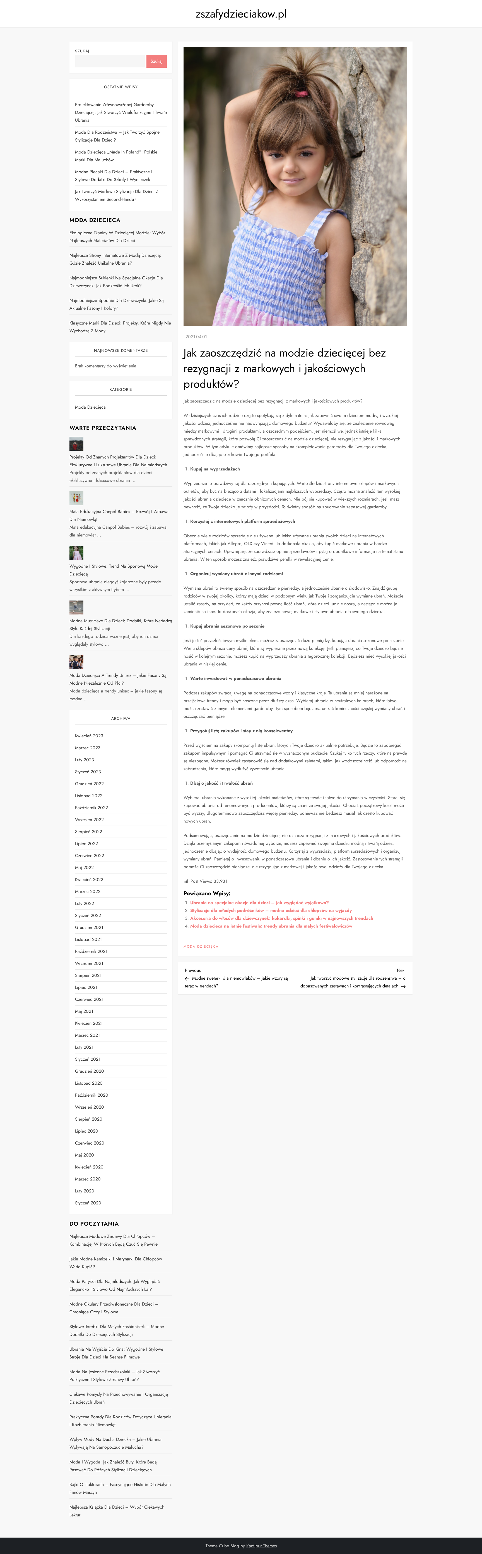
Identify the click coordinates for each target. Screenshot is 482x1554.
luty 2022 (84, 903)
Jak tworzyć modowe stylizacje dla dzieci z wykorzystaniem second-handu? (116, 195)
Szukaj (82, 51)
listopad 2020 (89, 1083)
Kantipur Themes (261, 1546)
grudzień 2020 (89, 1071)
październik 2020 (91, 1095)
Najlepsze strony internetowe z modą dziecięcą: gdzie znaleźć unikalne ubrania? (115, 259)
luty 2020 (84, 1191)
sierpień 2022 (88, 831)
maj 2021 (84, 1011)
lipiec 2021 (86, 987)
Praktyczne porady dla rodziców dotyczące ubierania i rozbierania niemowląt (120, 1421)
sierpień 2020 (88, 1119)
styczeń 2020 (88, 1203)
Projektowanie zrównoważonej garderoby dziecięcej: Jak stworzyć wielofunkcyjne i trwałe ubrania (121, 112)
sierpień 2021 (88, 975)
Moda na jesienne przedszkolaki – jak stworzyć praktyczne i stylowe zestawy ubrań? (114, 1375)
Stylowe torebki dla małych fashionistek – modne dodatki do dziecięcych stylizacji (116, 1330)
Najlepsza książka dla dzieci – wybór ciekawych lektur (116, 1511)
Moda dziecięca (201, 947)
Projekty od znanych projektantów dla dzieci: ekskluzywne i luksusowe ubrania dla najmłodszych (118, 461)
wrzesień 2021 (89, 963)
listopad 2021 (88, 939)
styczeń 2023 (88, 772)
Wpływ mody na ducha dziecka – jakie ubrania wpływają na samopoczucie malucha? (115, 1443)
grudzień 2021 (89, 927)
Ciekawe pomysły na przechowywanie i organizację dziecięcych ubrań (118, 1398)
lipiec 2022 (86, 843)
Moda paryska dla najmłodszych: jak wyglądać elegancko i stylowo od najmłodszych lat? (114, 1285)
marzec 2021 (87, 1035)
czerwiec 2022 (89, 855)
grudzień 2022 (89, 783)
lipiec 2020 (86, 1131)
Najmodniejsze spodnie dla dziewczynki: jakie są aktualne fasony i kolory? (116, 304)
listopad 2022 (88, 795)
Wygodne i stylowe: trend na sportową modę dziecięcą (113, 570)
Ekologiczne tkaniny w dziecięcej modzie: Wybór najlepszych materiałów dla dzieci (117, 237)
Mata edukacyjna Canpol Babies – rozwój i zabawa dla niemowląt (118, 515)
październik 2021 (91, 951)
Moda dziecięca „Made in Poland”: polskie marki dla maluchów (116, 156)
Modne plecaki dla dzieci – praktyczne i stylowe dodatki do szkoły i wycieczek (113, 176)
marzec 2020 (88, 1179)
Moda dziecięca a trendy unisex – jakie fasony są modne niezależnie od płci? (118, 679)
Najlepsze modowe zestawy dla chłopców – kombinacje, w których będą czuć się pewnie (113, 1240)
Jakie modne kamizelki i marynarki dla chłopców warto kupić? (115, 1263)
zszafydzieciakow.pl (241, 14)
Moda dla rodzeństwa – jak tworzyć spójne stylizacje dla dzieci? (117, 136)
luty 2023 (84, 760)
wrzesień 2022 (89, 819)
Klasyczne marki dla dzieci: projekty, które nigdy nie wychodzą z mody (120, 327)
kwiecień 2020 (89, 1167)
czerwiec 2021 (89, 999)
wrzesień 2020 (89, 1107)
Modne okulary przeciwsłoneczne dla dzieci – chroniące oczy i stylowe (113, 1308)
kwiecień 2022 (89, 879)
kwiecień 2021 (89, 1023)
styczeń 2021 (87, 1059)
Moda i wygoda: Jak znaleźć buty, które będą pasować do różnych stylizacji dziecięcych (113, 1466)
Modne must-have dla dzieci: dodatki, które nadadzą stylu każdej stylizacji (120, 625)
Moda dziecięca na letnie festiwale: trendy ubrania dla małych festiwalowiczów (271, 926)
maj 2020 (84, 1155)
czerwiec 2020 (89, 1143)
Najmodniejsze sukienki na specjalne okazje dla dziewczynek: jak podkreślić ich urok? (116, 282)
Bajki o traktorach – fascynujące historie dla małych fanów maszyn (120, 1488)
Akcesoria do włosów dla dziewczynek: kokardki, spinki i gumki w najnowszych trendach (281, 918)
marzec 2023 (87, 748)
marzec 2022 (87, 891)
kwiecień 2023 (89, 736)
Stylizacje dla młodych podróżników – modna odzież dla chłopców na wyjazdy (271, 910)
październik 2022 (91, 807)
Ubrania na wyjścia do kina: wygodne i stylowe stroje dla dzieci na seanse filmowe (116, 1353)
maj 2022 (84, 867)
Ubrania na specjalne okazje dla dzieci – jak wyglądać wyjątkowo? (259, 902)
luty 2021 (84, 1047)
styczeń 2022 (88, 915)
